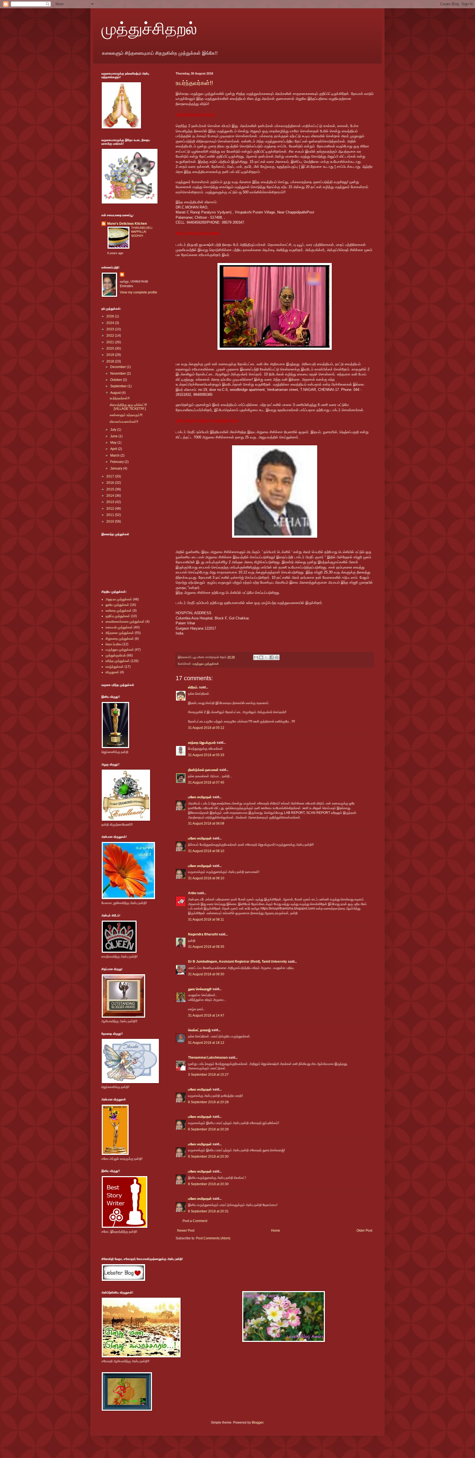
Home (275, 1230)
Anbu (192, 893)
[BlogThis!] (261, 657)
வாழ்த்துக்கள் (115, 667)
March (115, 455)
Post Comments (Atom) (213, 1238)
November (118, 373)
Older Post (364, 1230)
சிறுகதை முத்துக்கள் (120, 639)
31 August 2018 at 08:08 (206, 823)
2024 (110, 323)
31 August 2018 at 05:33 (206, 755)
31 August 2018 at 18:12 (206, 1043)
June (114, 436)
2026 (110, 316)
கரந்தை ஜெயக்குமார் (202, 743)
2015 (110, 489)
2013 (110, 502)
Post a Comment (195, 1221)
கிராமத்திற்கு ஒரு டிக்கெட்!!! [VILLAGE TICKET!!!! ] (128, 407)
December (118, 367)
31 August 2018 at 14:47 (206, 1015)
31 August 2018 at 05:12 (206, 728)
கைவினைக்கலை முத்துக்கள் (125, 622)
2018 (110, 361)
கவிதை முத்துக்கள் (119, 611)
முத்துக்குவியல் (116, 655)
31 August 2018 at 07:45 (206, 782)
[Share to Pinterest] (277, 657)
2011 (110, 515)
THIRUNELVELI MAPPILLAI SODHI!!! (141, 232)
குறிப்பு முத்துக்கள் (118, 616)
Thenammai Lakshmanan (208, 1057)
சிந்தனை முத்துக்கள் (120, 633)
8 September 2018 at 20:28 (208, 1102)
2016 (110, 483)
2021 (110, 342)
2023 (110, 329)
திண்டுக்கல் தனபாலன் (203, 770)
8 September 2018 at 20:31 (208, 1211)
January (116, 468)
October (116, 380)
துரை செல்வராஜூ (200, 989)
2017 (110, 476)
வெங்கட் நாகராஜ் (199, 1030)
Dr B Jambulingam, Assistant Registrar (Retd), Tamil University (237, 961)
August (115, 393)
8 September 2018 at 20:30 (208, 1156)
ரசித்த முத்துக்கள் (118, 661)
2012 (110, 508)
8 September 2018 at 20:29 (208, 1129)
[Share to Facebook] (271, 657)
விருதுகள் (112, 672)
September (119, 386)
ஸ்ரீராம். (193, 687)
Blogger (257, 1422)
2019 (110, 355)
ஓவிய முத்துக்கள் (117, 605)
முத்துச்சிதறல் (149, 28)
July (113, 430)
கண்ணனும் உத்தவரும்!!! (126, 415)
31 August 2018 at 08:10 (206, 851)
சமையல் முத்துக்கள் (119, 627)
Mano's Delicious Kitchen (127, 224)
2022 (110, 335)
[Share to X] (266, 657)
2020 (110, 348)
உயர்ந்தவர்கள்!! (194, 82)
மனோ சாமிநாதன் (200, 797)
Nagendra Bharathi (203, 934)
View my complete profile (138, 292)
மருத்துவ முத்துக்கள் (205, 663)
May (113, 442)
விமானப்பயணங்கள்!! (124, 422)
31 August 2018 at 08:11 (206, 919)
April (114, 449)
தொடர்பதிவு (113, 644)
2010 (110, 521)
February (117, 462)
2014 (110, 496)
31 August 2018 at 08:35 (206, 947)
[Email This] (256, 657)
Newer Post (185, 1230)
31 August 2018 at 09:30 (206, 974)
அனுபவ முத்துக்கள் (119, 599)
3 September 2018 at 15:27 (208, 1075)
